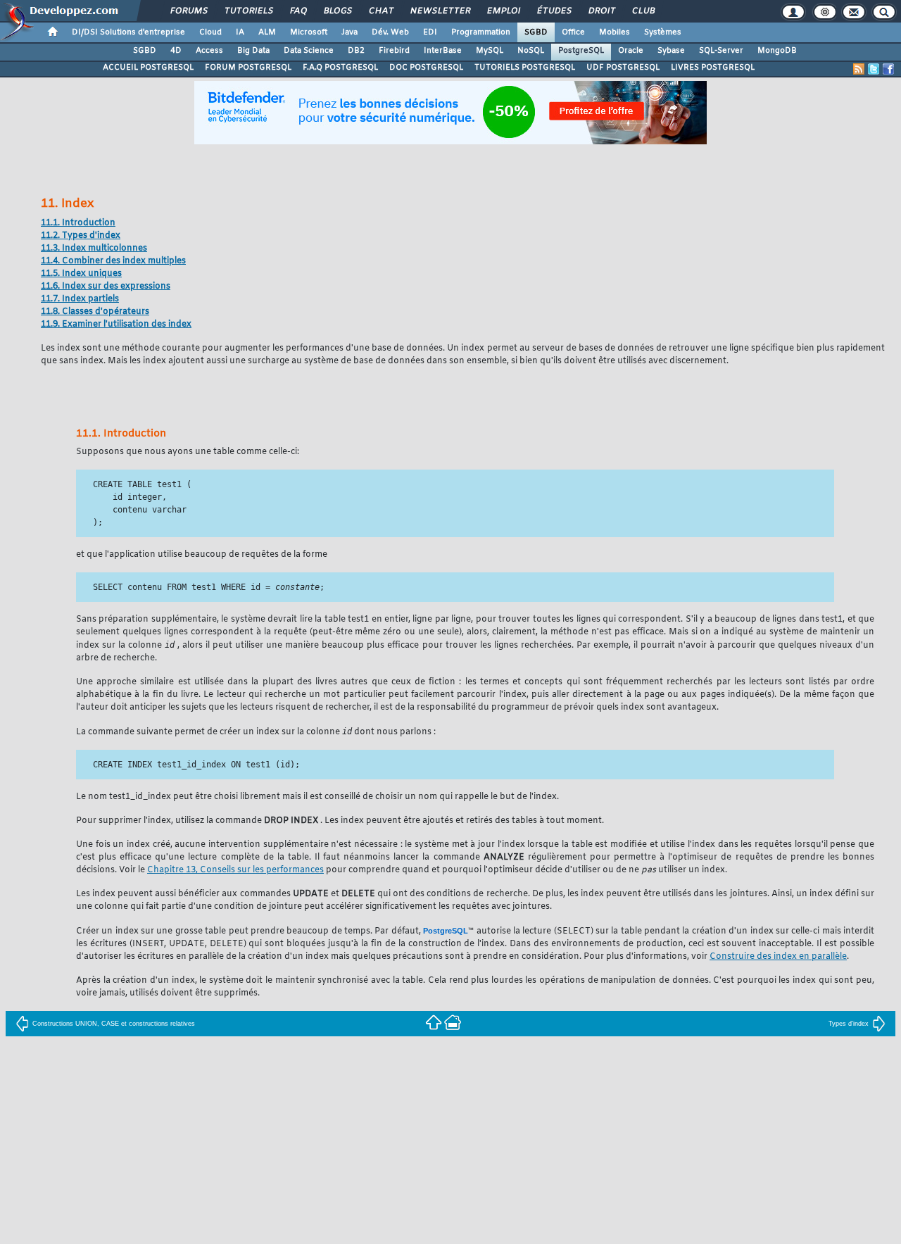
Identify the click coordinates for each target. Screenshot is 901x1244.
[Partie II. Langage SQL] (434, 1022)
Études (553, 11)
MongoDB (777, 51)
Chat (380, 11)
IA (240, 32)
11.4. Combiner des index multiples (113, 261)
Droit (601, 11)
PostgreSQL (581, 51)
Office (573, 32)
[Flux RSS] (858, 69)
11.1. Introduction (78, 223)
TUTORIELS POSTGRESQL (524, 68)
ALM (267, 32)
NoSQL (530, 51)
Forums (188, 11)
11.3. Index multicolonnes (94, 248)
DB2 (356, 51)
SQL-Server (721, 51)
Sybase (671, 51)
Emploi (503, 11)
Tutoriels (248, 11)
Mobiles (614, 32)
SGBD (536, 32)
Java (349, 32)
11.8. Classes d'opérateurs (95, 312)
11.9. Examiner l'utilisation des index (116, 324)
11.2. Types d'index (80, 235)
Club (642, 11)
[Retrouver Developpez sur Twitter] (873, 69)
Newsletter (439, 11)
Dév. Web (390, 32)
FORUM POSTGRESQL (248, 68)
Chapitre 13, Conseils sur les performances (235, 870)
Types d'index (848, 1023)
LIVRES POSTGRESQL (713, 68)
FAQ (298, 11)
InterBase (443, 51)
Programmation (480, 32)
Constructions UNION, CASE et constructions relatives (113, 1023)
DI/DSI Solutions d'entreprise (128, 32)
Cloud (210, 32)
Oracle (630, 51)
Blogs (337, 11)
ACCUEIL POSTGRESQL (148, 68)
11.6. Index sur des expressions (105, 286)
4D (176, 51)
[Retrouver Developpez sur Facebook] (888, 69)
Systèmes (662, 32)
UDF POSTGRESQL (623, 68)
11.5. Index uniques (81, 273)
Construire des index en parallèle (778, 956)
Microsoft (308, 32)
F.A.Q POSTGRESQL (340, 68)
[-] (452, 1022)
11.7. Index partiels (80, 299)
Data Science (309, 51)
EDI (430, 32)
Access (209, 51)
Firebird (394, 51)
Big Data (253, 51)
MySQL (489, 51)
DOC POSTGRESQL (426, 68)
